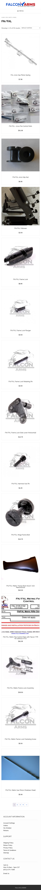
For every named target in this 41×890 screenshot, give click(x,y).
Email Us (6, 873)
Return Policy (7, 845)
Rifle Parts (9, 17)
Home (3, 17)
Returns (6, 830)
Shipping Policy (8, 843)
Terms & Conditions (9, 850)
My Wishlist (7, 828)
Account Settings (9, 823)
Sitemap (6, 853)
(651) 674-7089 (9, 870)
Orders (5, 825)
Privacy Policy (7, 848)
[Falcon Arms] (20, 4)
